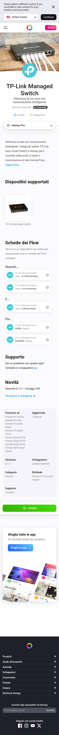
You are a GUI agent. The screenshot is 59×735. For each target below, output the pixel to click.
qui (35, 367)
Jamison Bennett (40, 463)
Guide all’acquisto (12, 661)
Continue (48, 17)
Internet (9, 476)
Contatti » (10, 492)
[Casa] (29, 28)
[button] (21, 17)
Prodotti (7, 656)
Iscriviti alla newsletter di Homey (30, 704)
